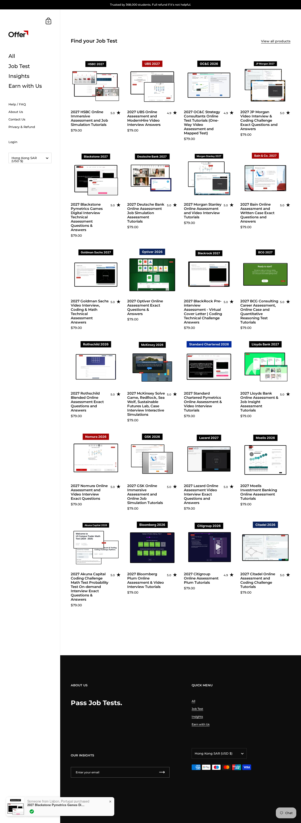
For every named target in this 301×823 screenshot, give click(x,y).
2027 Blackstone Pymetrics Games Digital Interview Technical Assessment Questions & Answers (56, 805)
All (193, 701)
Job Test (197, 709)
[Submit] (162, 772)
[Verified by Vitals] (32, 811)
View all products (275, 41)
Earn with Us (201, 724)
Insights (197, 716)
